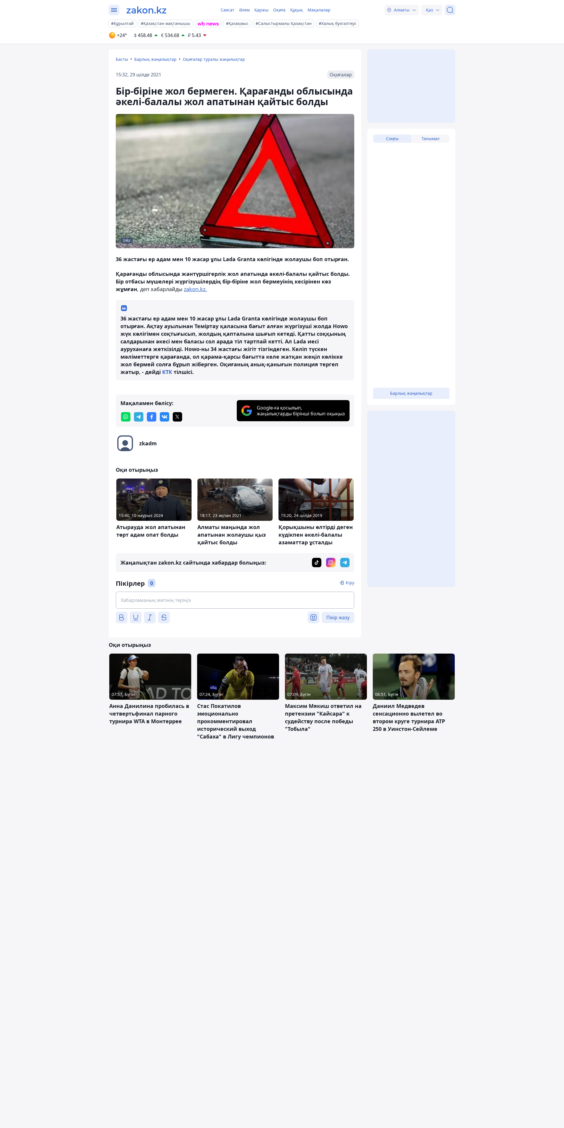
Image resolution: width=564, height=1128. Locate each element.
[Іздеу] (450, 10)
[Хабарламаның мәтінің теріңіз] (235, 600)
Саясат (227, 10)
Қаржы (261, 10)
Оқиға (279, 10)
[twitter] (177, 417)
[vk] (164, 417)
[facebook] (151, 417)
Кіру (350, 582)
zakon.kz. (195, 289)
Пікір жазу (338, 617)
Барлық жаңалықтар (155, 59)
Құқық (296, 10)
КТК (167, 371)
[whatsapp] (125, 417)
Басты (122, 59)
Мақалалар (319, 10)
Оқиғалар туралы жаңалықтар (214, 59)
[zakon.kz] (146, 10)
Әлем (244, 10)
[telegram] (138, 417)
